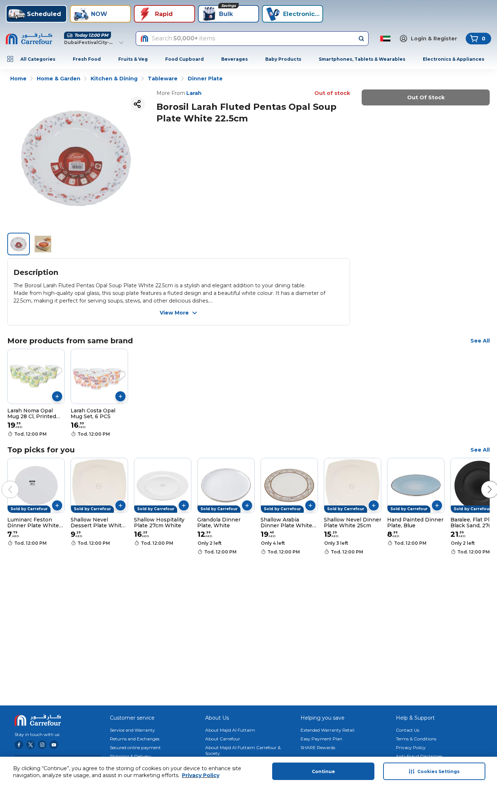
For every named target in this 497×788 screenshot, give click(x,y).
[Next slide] (482, 482)
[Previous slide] (2, 482)
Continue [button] (323, 771)
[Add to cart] (57, 396)
